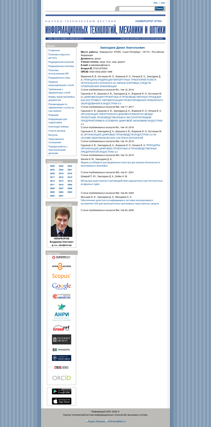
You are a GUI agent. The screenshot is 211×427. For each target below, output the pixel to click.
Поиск (159, 8)
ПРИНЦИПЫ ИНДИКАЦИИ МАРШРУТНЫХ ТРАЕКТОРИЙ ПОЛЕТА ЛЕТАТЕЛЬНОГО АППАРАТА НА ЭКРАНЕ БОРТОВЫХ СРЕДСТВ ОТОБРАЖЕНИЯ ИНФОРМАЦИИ (118, 83)
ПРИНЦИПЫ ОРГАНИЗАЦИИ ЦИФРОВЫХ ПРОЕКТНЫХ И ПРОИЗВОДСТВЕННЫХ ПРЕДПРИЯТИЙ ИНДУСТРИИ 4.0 (120, 148)
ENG (163, 2)
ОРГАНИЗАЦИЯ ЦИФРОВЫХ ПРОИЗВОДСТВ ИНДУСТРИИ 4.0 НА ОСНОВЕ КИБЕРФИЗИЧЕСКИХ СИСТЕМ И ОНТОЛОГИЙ (118, 136)
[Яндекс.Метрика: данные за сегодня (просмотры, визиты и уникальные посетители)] (95, 421)
